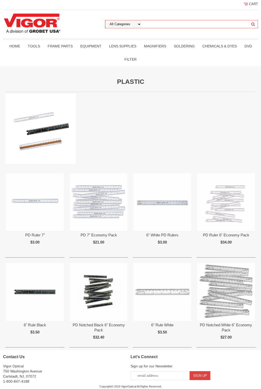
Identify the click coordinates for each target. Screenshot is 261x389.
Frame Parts (60, 46)
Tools (34, 46)
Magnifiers (155, 46)
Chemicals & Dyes (219, 46)
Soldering (184, 46)
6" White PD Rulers (162, 235)
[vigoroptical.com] (33, 23)
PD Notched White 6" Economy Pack (226, 327)
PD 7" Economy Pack (99, 235)
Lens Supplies (122, 46)
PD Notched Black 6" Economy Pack (99, 327)
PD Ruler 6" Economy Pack (226, 235)
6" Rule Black (35, 325)
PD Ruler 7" (35, 235)
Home (14, 46)
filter (130, 59)
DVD (248, 46)
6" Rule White (162, 325)
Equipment (90, 46)
